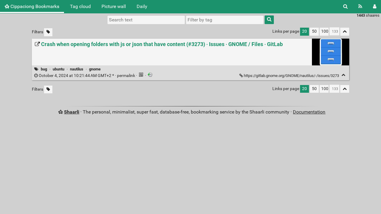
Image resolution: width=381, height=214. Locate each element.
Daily (142, 6)
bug (44, 69)
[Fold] (343, 75)
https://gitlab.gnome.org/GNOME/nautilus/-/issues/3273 (291, 75)
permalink (87, 75)
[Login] (374, 6)
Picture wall (114, 6)
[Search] (345, 6)
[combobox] (224, 19)
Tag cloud (80, 6)
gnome (95, 69)
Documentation (309, 112)
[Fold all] (344, 32)
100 (324, 31)
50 (314, 31)
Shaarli (71, 112)
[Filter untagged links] (48, 32)
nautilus (76, 69)
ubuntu (58, 69)
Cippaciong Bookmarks (34, 6)
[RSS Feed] (360, 6)
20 (304, 31)
